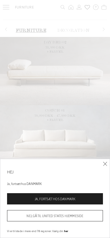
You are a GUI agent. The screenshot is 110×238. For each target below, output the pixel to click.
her (66, 231)
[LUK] (105, 164)
